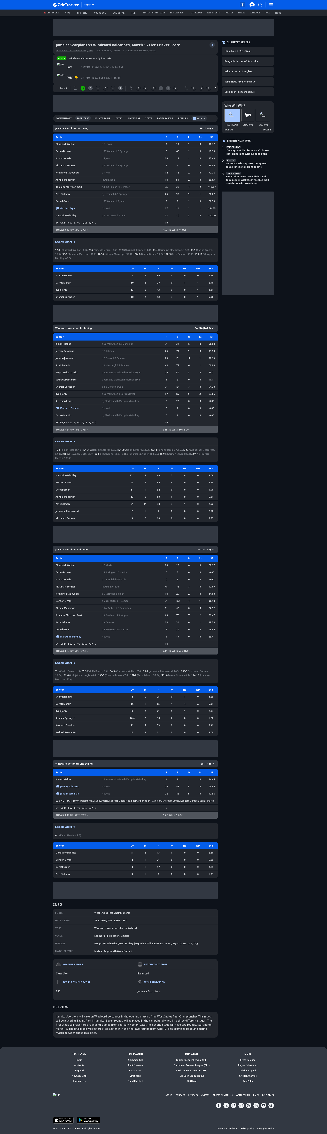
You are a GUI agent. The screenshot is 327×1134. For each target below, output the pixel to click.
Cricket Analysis (248, 1075)
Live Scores (53, 12)
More (278, 12)
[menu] (271, 4)
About (169, 1095)
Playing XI (134, 118)
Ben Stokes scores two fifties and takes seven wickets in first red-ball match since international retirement (247, 180)
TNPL (134, 12)
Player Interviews (248, 1065)
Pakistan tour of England (238, 71)
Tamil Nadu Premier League (239, 81)
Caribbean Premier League (239, 91)
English (87, 4)
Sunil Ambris (63, 365)
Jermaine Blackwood (67, 172)
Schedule (255, 12)
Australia (79, 1065)
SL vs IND (82, 12)
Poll (267, 12)
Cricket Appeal (248, 1070)
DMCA (256, 1095)
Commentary (64, 118)
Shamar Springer (65, 297)
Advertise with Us (222, 1095)
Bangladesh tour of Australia (241, 61)
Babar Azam (135, 1070)
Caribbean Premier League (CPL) (191, 1065)
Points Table (102, 118)
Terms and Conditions (227, 1128)
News (68, 12)
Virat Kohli (135, 1075)
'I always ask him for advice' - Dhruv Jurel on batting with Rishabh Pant (247, 152)
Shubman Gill (135, 1060)
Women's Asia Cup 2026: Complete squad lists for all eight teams (246, 165)
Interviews (195, 12)
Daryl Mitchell (135, 1081)
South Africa (79, 1081)
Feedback (193, 1095)
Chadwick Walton (65, 144)
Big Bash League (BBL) (192, 1075)
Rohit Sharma (135, 1065)
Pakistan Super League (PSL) (191, 1070)
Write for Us (243, 1095)
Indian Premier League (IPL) (191, 1060)
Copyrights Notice (265, 1128)
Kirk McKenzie (63, 158)
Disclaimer (268, 1095)
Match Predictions (154, 12)
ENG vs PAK (118, 12)
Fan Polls (248, 1081)
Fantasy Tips (177, 12)
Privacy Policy (247, 1128)
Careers (205, 1095)
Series (241, 12)
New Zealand (79, 1075)
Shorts (201, 118)
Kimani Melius (63, 343)
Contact (180, 1095)
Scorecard (83, 118)
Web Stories (214, 12)
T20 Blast (191, 1081)
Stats (148, 118)
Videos (229, 12)
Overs (118, 118)
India (79, 1060)
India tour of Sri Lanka (237, 51)
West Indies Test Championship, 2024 (74, 50)
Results (183, 118)
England (79, 1070)
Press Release (247, 1060)
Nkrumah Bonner (65, 165)
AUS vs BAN (100, 12)
